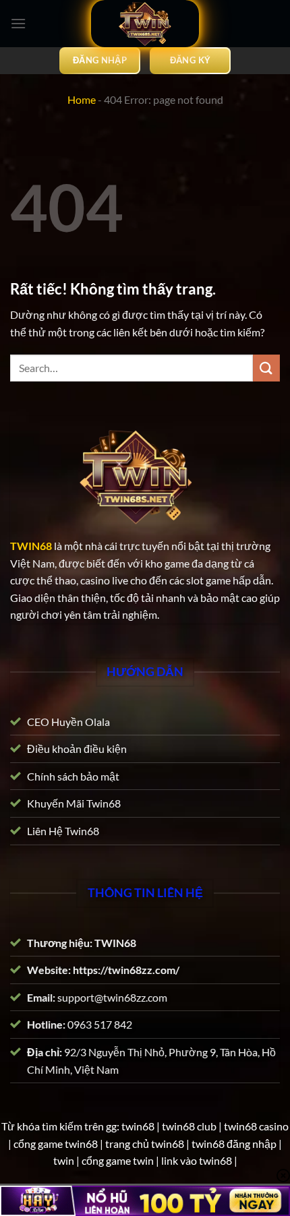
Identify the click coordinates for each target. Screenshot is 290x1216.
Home (81, 99)
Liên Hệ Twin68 (63, 830)
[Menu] (18, 23)
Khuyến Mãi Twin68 (74, 803)
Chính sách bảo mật (73, 775)
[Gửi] (266, 368)
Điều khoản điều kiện (77, 748)
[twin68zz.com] (145, 23)
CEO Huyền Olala (68, 721)
